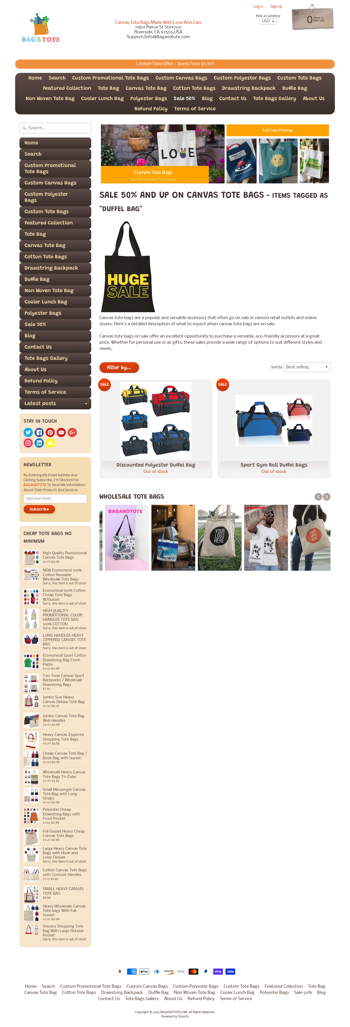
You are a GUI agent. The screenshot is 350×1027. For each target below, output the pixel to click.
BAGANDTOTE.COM (173, 1012)
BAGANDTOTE (35, 485)
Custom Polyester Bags (242, 78)
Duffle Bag (294, 88)
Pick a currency (268, 16)
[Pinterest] (50, 432)
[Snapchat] (50, 443)
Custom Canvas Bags (181, 78)
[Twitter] (28, 432)
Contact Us (232, 98)
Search (57, 78)
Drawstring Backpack (249, 88)
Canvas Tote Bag (146, 88)
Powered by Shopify (175, 1016)
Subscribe (39, 509)
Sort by (276, 367)
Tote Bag (108, 88)
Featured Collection (67, 88)
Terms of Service (195, 109)
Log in (258, 7)
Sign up (276, 7)
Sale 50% (184, 98)
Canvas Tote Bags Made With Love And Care (158, 23)
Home (35, 78)
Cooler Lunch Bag (102, 98)
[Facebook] (39, 432)
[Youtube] (61, 432)
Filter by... (119, 367)
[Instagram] (28, 443)
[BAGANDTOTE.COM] (40, 29)
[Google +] (72, 432)
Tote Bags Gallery (274, 98)
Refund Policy (151, 109)
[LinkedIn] (39, 443)
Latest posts (58, 405)
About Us (314, 98)
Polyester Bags (148, 98)
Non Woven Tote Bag (50, 98)
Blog (207, 98)
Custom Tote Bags (299, 78)
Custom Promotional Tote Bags (110, 78)
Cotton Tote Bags (194, 88)
